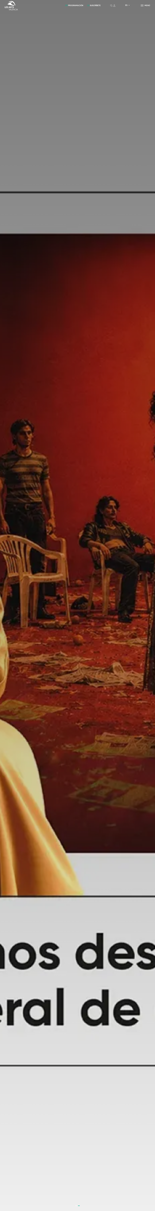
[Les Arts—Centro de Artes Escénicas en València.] (28, 5)
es (126, 5)
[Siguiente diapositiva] (152, 605)
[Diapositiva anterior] (3, 605)
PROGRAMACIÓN (75, 6)
